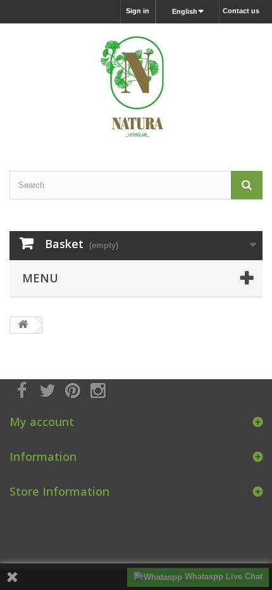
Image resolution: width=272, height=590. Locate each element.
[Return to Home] (23, 325)
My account (41, 421)
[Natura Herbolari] (136, 86)
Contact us (241, 11)
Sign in (137, 11)
